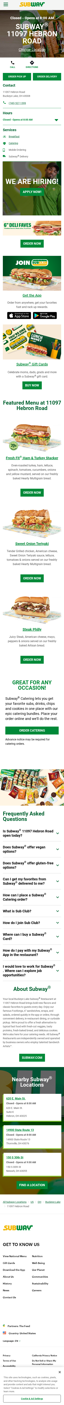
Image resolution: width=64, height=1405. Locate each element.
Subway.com (32, 1057)
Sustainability (40, 1283)
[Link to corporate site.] (18, 1239)
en (10, 1341)
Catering (13, 143)
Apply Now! (32, 192)
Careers (36, 1290)
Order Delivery (47, 76)
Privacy (6, 1356)
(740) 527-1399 (17, 103)
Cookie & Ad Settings (32, 1398)
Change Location (32, 49)
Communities (40, 1277)
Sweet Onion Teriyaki (32, 544)
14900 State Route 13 (20, 1130)
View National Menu (14, 1256)
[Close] (60, 1372)
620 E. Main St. (16, 1098)
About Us (8, 1277)
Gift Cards (9, 1263)
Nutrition (37, 1256)
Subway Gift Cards (32, 364)
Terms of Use (9, 1361)
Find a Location (32, 1185)
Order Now (32, 243)
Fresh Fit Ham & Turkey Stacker (32, 458)
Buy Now (32, 385)
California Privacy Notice (44, 1356)
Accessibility (9, 1366)
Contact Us (9, 1297)
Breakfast (14, 136)
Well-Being (38, 1263)
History (7, 1283)
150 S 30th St (14, 1157)
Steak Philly (32, 629)
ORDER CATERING (32, 730)
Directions (32, 67)
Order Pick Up (17, 76)
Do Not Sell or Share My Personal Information (44, 1362)
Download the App (14, 1270)
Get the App (32, 295)
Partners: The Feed (19, 1326)
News (6, 1290)
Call (12, 67)
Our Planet (38, 1270)
